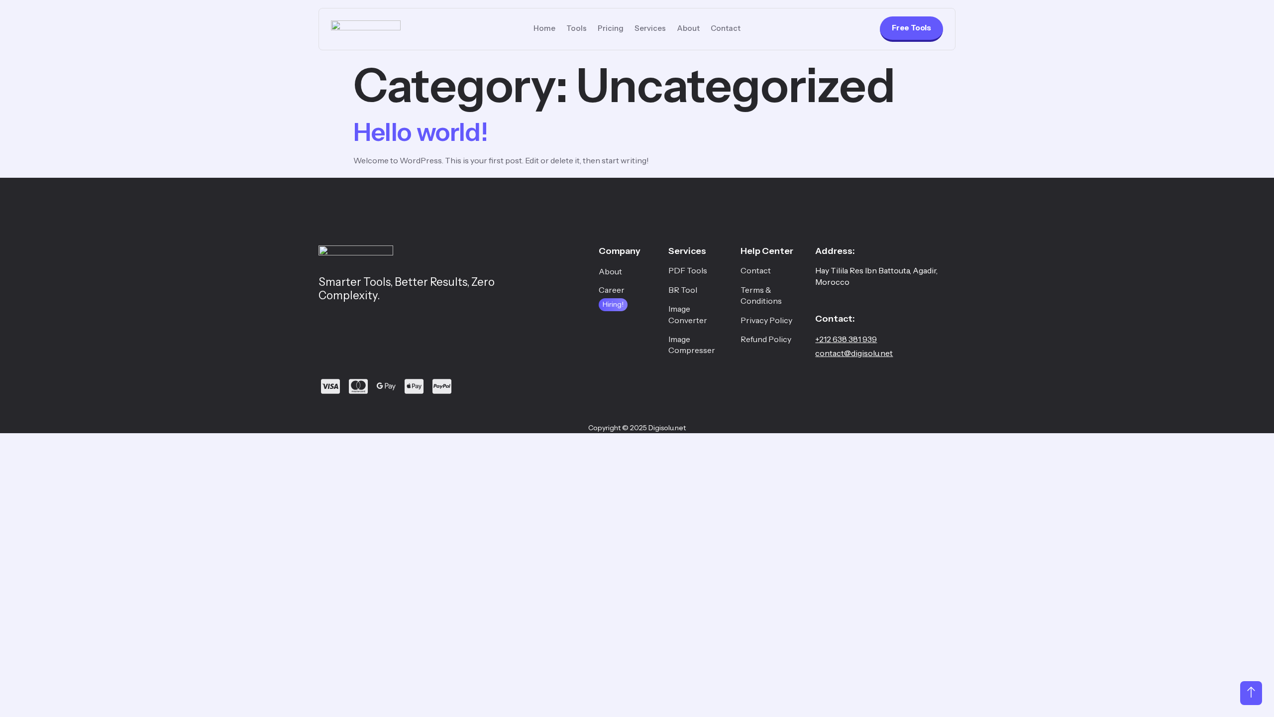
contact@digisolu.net (854, 353)
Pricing (611, 28)
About (688, 28)
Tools (576, 28)
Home (544, 28)
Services (650, 28)
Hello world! (420, 132)
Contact (726, 28)
